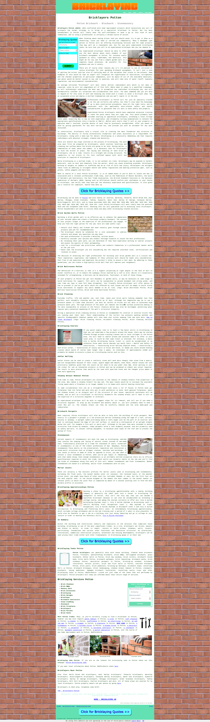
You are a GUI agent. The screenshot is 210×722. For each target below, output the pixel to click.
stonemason (74, 461)
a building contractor (101, 628)
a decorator (132, 625)
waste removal (90, 619)
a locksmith (129, 628)
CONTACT (140, 12)
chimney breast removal (121, 568)
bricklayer (98, 51)
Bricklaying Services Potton (75, 579)
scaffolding (92, 621)
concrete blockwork (143, 564)
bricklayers (79, 131)
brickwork (83, 55)
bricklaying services (121, 43)
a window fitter (109, 625)
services (134, 575)
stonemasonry (81, 439)
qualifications (75, 121)
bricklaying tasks (65, 572)
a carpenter (74, 628)
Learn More (135, 721)
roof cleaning (131, 619)
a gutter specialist (101, 630)
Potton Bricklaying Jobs (76, 662)
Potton (85, 198)
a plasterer (100, 623)
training (148, 112)
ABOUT (134, 12)
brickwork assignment (122, 70)
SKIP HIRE (121, 623)
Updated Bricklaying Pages (83, 706)
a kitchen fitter (85, 625)
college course (89, 500)
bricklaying (112, 142)
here (116, 666)
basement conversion (73, 630)
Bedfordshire (90, 572)
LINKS (129, 12)
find (65, 674)
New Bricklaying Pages (69, 706)
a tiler (111, 619)
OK (143, 721)
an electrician (114, 621)
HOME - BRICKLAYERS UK (105, 699)
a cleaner (72, 621)
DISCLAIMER (148, 12)
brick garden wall (127, 256)
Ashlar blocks (138, 363)
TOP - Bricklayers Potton (68, 691)
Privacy (151, 706)
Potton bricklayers (81, 552)
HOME (124, 12)
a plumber (80, 623)
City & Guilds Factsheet (113, 516)
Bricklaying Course (106, 341)
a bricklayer (121, 617)
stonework (147, 568)
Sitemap (59, 706)
